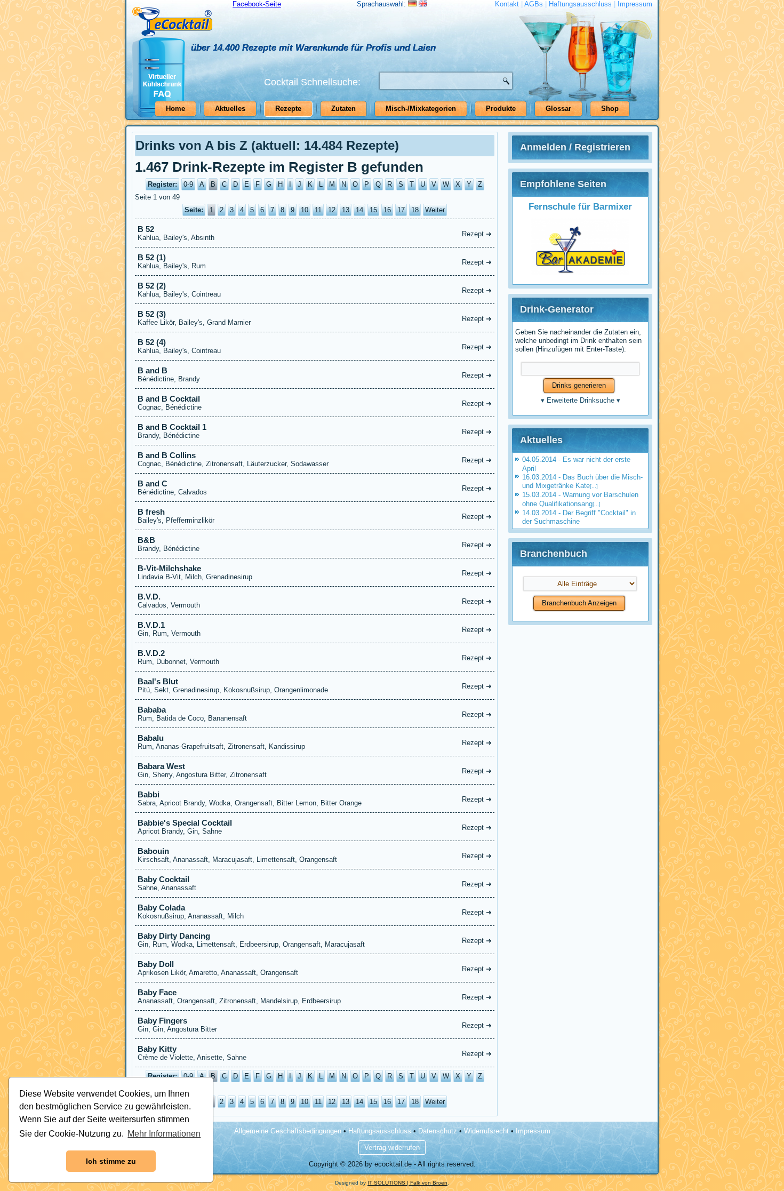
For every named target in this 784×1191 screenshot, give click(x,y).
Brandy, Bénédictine (315, 430)
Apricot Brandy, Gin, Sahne (315, 826)
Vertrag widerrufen (392, 1148)
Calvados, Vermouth (315, 600)
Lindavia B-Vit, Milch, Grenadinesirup (315, 572)
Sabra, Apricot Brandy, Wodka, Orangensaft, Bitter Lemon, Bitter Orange (315, 798)
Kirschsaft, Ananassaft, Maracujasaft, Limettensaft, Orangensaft (315, 855)
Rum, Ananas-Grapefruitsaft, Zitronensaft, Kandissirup (315, 741)
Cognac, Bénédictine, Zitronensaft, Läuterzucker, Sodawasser (315, 459)
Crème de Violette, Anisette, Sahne (315, 1052)
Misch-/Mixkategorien (421, 109)
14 (359, 210)
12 (331, 210)
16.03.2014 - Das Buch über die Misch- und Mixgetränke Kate (582, 481)
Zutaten (343, 109)
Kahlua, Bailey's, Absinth (315, 233)
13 (345, 210)
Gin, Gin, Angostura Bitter (315, 1024)
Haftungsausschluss (580, 4)
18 (415, 210)
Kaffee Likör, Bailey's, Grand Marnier (315, 317)
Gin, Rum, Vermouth (315, 628)
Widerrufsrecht (486, 1131)
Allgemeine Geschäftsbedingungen (287, 1131)
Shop (610, 109)
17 (401, 210)
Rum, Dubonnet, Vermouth (315, 657)
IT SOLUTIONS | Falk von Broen (407, 1183)
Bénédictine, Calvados (315, 487)
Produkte (501, 109)
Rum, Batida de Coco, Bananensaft (315, 713)
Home (175, 109)
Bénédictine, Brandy (315, 374)
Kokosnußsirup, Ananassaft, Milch (315, 911)
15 (373, 210)
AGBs (533, 4)
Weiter (435, 210)
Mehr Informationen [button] (164, 1133)
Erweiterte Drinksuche (580, 400)
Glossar (558, 109)
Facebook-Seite (257, 4)
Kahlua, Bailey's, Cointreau (315, 289)
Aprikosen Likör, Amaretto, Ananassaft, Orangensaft (315, 968)
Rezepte (288, 109)
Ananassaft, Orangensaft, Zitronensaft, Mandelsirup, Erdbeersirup (315, 996)
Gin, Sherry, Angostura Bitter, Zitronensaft (315, 770)
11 (318, 210)
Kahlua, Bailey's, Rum (315, 261)
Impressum (635, 4)
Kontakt (507, 4)
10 (304, 210)
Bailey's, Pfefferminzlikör (315, 515)
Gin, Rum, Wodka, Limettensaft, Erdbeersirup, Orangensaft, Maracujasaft (315, 939)
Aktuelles (230, 109)
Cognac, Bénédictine (315, 402)
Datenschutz (437, 1131)
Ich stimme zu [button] (111, 1161)
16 (387, 210)
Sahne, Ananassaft (315, 883)
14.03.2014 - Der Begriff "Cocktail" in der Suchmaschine (579, 517)
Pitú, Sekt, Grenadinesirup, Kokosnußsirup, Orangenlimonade (315, 685)
